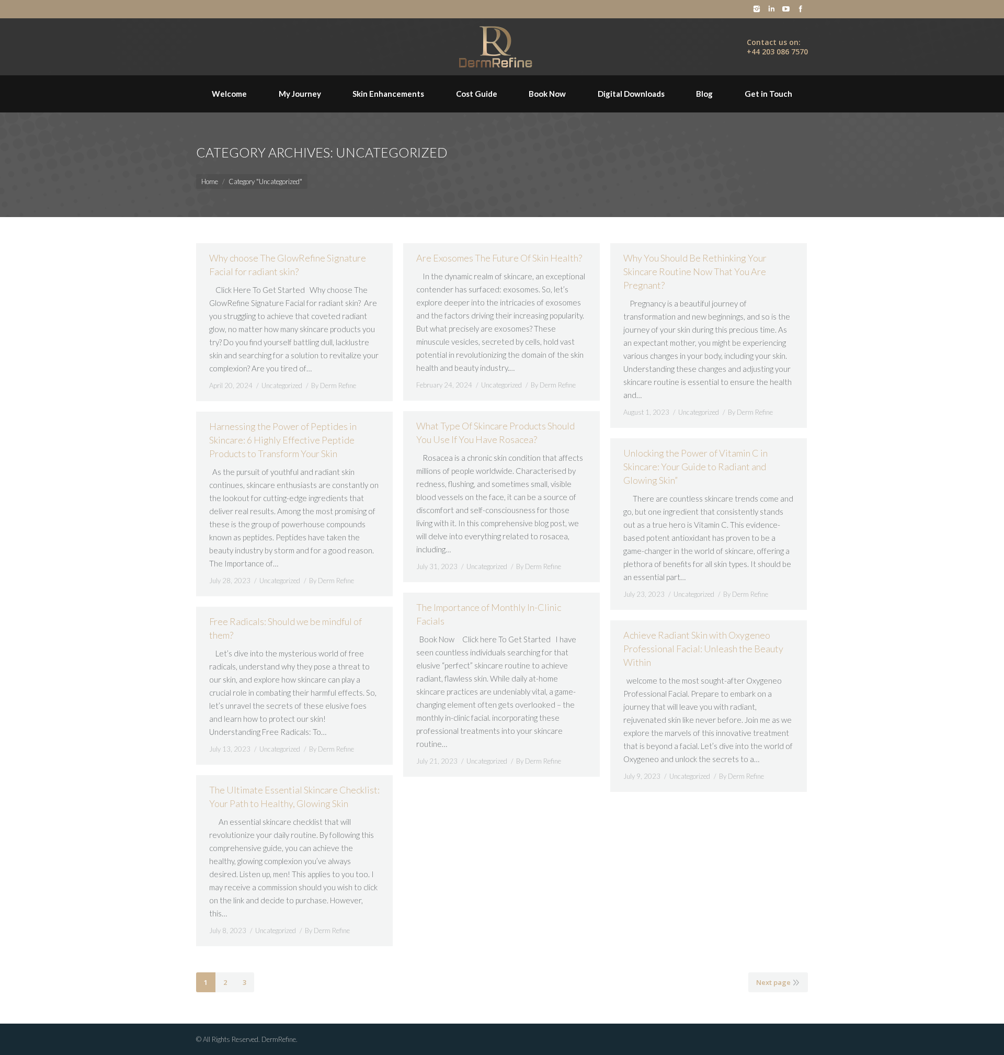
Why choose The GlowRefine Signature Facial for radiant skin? (287, 264)
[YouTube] (786, 9)
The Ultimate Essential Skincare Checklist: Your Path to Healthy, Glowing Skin (294, 796)
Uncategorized (281, 385)
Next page (773, 982)
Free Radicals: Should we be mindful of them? (285, 628)
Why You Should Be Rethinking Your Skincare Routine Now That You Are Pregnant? (695, 271)
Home (209, 181)
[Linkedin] (771, 9)
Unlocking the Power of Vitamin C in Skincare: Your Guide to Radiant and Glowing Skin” (695, 466)
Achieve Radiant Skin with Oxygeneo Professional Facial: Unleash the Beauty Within (703, 648)
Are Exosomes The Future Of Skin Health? (499, 258)
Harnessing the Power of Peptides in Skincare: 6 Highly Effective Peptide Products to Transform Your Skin (283, 440)
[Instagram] (756, 9)
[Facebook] (800, 9)
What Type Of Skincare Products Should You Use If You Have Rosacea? (495, 432)
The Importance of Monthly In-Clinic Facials (488, 614)
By (333, 385)
